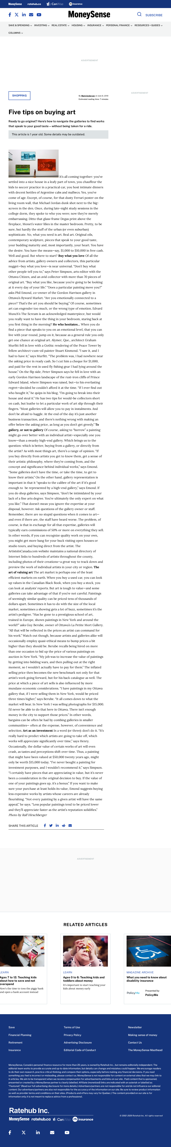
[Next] (165, 956)
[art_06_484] (34, 177)
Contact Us (135, 1042)
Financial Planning (20, 1035)
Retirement (15, 1042)
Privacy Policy (72, 1035)
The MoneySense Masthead (145, 1050)
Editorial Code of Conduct (80, 1050)
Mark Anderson (88, 96)
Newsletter (135, 1027)
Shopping (19, 95)
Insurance (15, 1050)
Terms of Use (72, 1027)
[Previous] (5, 956)
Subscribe (153, 15)
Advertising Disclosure (78, 1042)
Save (12, 1027)
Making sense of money (142, 1035)
